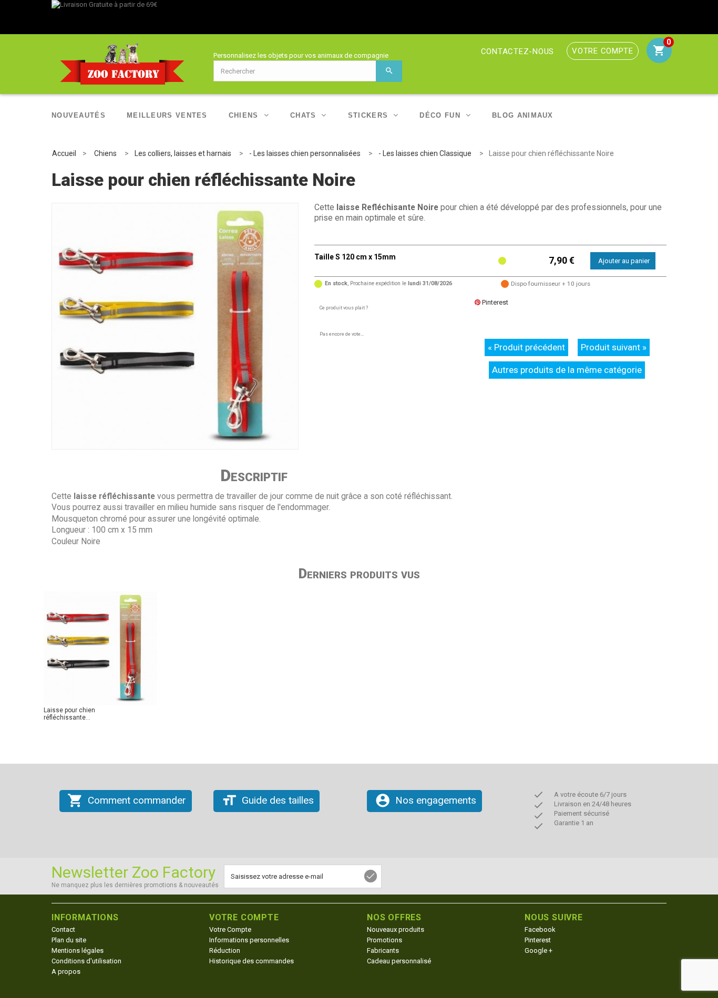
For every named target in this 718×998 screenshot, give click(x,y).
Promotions (384, 940)
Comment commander (126, 800)
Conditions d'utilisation (86, 961)
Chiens (244, 115)
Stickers (368, 115)
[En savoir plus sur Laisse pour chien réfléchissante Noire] (100, 648)
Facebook (540, 929)
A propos (66, 971)
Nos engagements (425, 800)
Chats (303, 115)
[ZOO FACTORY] (128, 64)
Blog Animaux (522, 115)
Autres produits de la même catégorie (567, 370)
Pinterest (494, 302)
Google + (538, 950)
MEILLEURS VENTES (167, 115)
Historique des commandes (251, 961)
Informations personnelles (249, 940)
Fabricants (383, 950)
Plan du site (69, 940)
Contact (63, 929)
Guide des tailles (267, 800)
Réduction (224, 950)
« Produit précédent (526, 347)
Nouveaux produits (395, 929)
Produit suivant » (614, 347)
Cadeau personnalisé (399, 961)
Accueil (64, 153)
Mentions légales (78, 950)
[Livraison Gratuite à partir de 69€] (359, 17)
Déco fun (439, 115)
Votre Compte (230, 929)
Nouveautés (79, 115)
